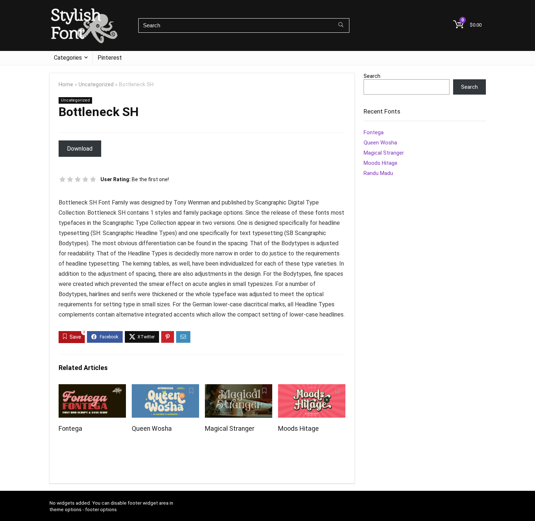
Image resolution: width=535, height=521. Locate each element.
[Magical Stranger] (238, 389)
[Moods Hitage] (311, 389)
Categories (68, 57)
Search (372, 76)
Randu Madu (378, 173)
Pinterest (110, 57)
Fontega (70, 428)
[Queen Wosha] (165, 389)
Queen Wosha (152, 428)
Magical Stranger (229, 428)
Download (79, 148)
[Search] (341, 25)
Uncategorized (96, 84)
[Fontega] (92, 389)
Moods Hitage (298, 428)
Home (66, 84)
